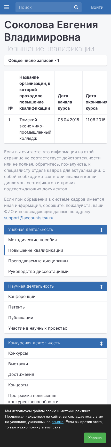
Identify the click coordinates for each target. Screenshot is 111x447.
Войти (97, 7)
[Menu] (6, 7)
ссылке (58, 422)
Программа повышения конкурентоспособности (33, 398)
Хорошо (95, 438)
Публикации (20, 317)
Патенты (17, 307)
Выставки (18, 363)
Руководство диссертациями (38, 271)
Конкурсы (18, 353)
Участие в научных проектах (37, 328)
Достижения (21, 374)
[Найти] (76, 7)
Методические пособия (32, 239)
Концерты (18, 384)
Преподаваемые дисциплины (38, 260)
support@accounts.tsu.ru (28, 217)
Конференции (22, 296)
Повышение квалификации (35, 250)
